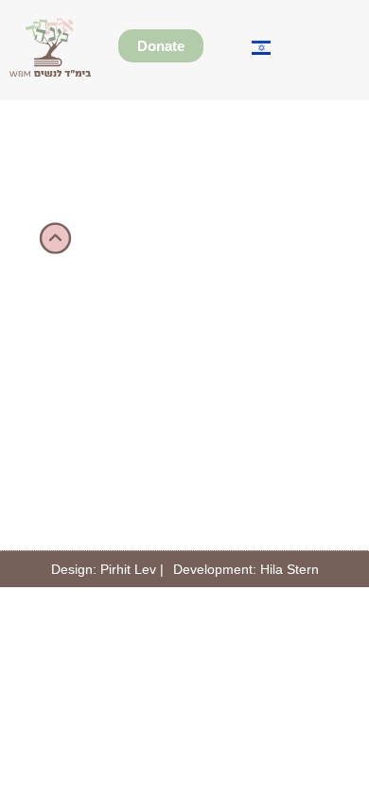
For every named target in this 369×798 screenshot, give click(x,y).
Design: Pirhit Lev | (107, 569)
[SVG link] (50, 47)
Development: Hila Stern (246, 569)
